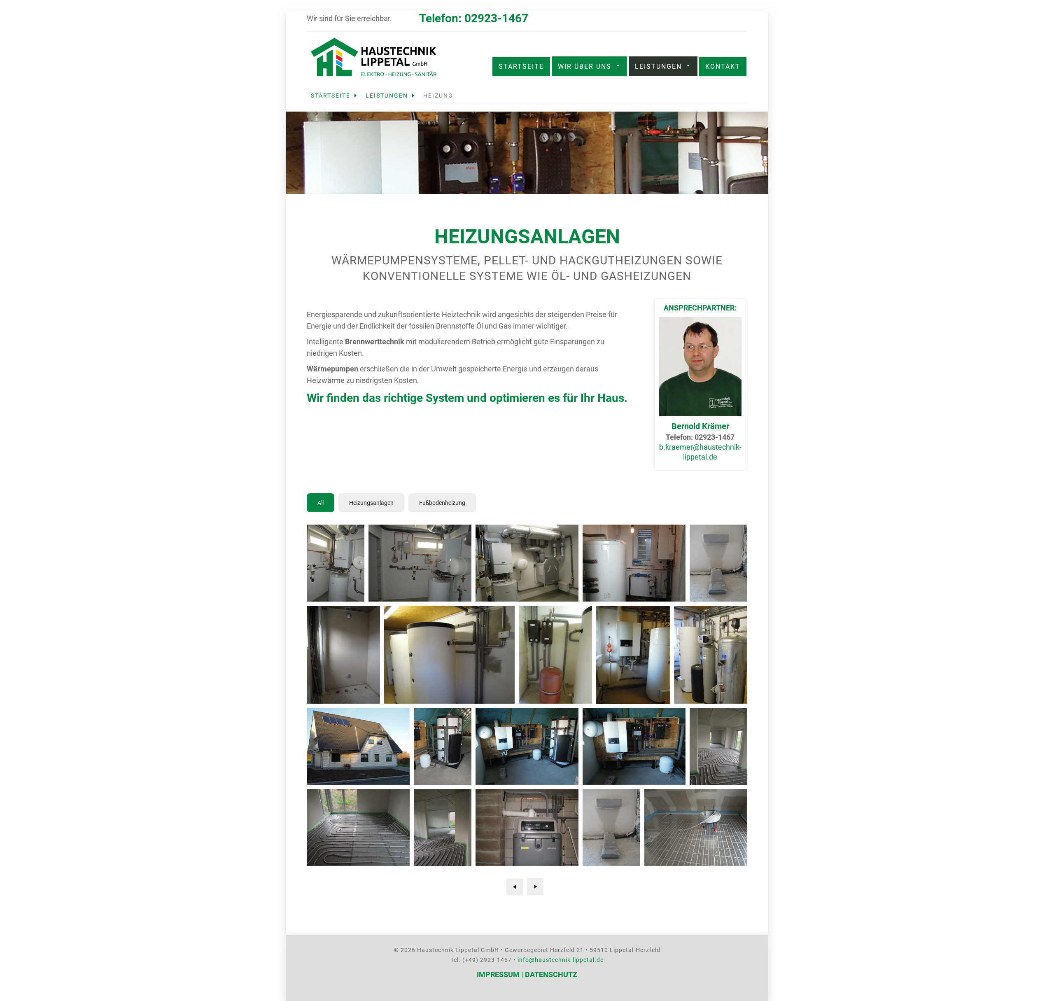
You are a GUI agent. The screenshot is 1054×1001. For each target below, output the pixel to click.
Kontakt (722, 66)
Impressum (498, 974)
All (320, 502)
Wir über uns (584, 66)
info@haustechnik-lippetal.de (561, 960)
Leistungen (658, 66)
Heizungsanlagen (371, 502)
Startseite (521, 66)
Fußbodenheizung (442, 502)
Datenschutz (551, 974)
